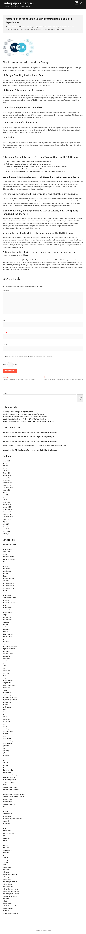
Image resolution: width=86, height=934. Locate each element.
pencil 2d (5, 763)
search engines (7, 799)
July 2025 (5, 492)
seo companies (7, 814)
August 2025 (6, 490)
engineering (6, 651)
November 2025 (7, 483)
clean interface (12, 27)
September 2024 (8, 517)
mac (4, 724)
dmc (4, 639)
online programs (7, 743)
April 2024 (6, 529)
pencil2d (5, 765)
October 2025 (7, 485)
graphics (5, 705)
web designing (7, 877)
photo (4, 768)
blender (5, 576)
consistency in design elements (35, 27)
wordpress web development (11, 913)
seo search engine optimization (12, 819)
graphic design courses (10, 697)
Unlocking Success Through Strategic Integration (18, 412)
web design (6, 870)
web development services (11, 894)
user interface (46, 29)
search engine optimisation (11, 789)
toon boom (6, 838)
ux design (53, 29)
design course (7, 617)
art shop (5, 566)
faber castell (6, 656)
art (3, 564)
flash (4, 666)
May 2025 (5, 497)
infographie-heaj (8, 432)
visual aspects (61, 29)
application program (9, 559)
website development (9, 906)
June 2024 (6, 524)
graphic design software (10, 700)
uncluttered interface (14, 29)
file (4, 663)
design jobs (6, 622)
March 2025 (6, 502)
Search (5, 393)
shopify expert (7, 831)
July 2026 (5, 463)
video (4, 865)
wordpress (6, 911)
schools (5, 785)
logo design (6, 722)
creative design (7, 607)
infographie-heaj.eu (19, 3)
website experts (8, 908)
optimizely (6, 751)
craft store (6, 600)
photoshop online (8, 770)
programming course (9, 777)
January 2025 (7, 507)
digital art (5, 632)
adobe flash (6, 552)
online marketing (8, 741)
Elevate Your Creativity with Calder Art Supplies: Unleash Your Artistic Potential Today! (29, 421)
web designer (7, 872)
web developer (7, 879)
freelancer (6, 673)
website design (7, 903)
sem (4, 806)
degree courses (7, 612)
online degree (7, 738)
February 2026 (7, 475)
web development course (10, 889)
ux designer (6, 860)
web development (8, 887)
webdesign (6, 899)
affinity (5, 554)
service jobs (6, 823)
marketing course (8, 731)
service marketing (8, 826)
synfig (4, 836)
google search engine (9, 685)
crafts (5, 605)
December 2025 (7, 480)
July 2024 (5, 522)
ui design (5, 845)
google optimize (8, 680)
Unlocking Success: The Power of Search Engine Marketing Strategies (36, 432)
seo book (5, 811)
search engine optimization (11, 792)
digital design (55, 27)
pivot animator (7, 772)
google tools (6, 688)
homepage (6, 437)
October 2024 (7, 514)
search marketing (8, 802)
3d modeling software (9, 544)
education (6, 641)
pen (4, 758)
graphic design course (9, 695)
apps (4, 561)
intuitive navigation (65, 27)
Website (5, 345)
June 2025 (6, 495)
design (5, 615)
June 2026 (6, 466)
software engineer (8, 833)
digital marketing (8, 634)
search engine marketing (10, 787)
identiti (5, 709)
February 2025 (7, 505)
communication (7, 595)
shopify (5, 828)
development (7, 629)
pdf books (6, 755)
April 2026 (6, 471)
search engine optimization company (14, 794)
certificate (6, 581)
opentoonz (6, 746)
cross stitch (6, 610)
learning (5, 717)
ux (3, 855)
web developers (7, 884)
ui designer (6, 848)
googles (5, 690)
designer (5, 624)
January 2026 (7, 478)
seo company (7, 816)
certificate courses (8, 586)
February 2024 (7, 534)
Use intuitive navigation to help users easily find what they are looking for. (28, 164)
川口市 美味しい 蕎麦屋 (12, 446)
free (4, 668)
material (5, 734)
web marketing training (10, 896)
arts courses (6, 569)
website (5, 901)
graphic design (7, 692)
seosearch (6, 821)
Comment (6, 290)
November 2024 (7, 512)
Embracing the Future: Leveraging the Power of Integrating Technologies (25, 417)
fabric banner (7, 658)
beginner (5, 574)
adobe (4, 547)
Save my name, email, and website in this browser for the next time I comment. (29, 357)
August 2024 (6, 519)
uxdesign (5, 862)
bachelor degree (7, 571)
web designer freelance (10, 874)
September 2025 (8, 488)
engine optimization (9, 649)
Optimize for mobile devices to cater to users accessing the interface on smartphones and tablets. (36, 171)
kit (3, 714)
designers (48, 27)
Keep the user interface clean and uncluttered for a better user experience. (28, 162)
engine (5, 644)
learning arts (6, 719)
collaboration (21, 27)
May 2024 (5, 526)
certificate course (8, 583)
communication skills (9, 598)
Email (5, 333)
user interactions (36, 29)
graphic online (7, 702)
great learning (7, 707)
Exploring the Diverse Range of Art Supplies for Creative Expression (23, 414)
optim (4, 748)
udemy (5, 840)
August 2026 (6, 461)
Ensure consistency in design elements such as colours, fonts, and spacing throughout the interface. (37, 166)
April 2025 (6, 500)
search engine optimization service (13, 797)
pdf (4, 753)
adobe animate (7, 549)
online (4, 736)
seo (4, 809)
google (5, 678)
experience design (8, 654)
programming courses (9, 780)
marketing (6, 729)
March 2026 (6, 473)
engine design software (10, 646)
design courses (7, 620)
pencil (4, 760)
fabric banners (7, 661)
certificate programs (9, 588)
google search (7, 683)
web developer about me (10, 882)
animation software (9, 557)
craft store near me (9, 603)
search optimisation (9, 804)
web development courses (11, 891)
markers (5, 726)
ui (72, 27)
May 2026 (5, 468)
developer (5, 627)
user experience (25, 29)
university (5, 853)
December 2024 (7, 509)
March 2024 (6, 531)
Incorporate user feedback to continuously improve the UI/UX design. (27, 169)
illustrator (6, 712)
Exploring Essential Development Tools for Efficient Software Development (26, 419)
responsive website (8, 782)
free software (7, 671)
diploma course (7, 637)
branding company (8, 578)
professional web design (10, 775)
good (4, 675)
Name (5, 321)
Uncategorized (7, 850)
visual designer (7, 867)
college (5, 590)
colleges (5, 593)
